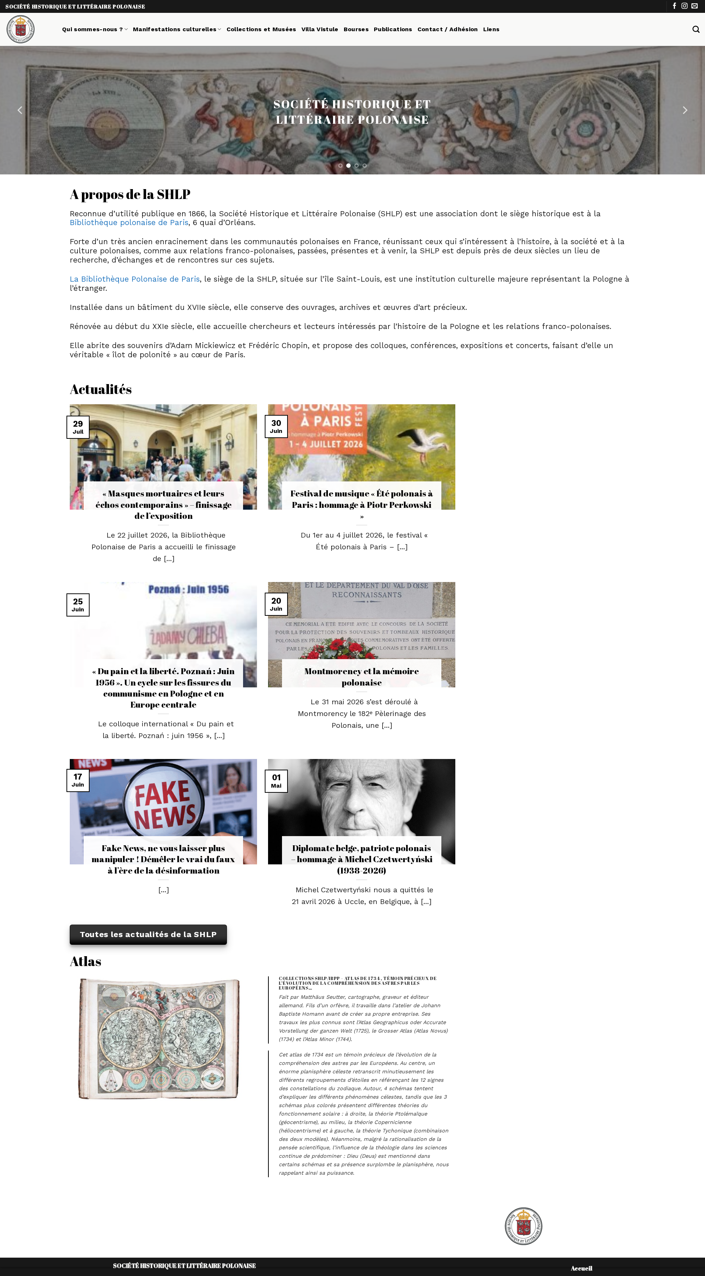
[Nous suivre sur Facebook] (675, 6)
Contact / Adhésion (447, 29)
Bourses (356, 29)
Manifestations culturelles (174, 29)
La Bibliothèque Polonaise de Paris (135, 279)
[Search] (696, 29)
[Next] (684, 110)
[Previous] (20, 110)
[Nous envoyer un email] (694, 6)
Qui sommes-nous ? (92, 29)
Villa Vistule (320, 29)
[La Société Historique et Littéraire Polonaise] (28, 29)
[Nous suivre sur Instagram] (685, 6)
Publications (393, 29)
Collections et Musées (261, 29)
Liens (491, 29)
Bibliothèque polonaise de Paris (129, 222)
